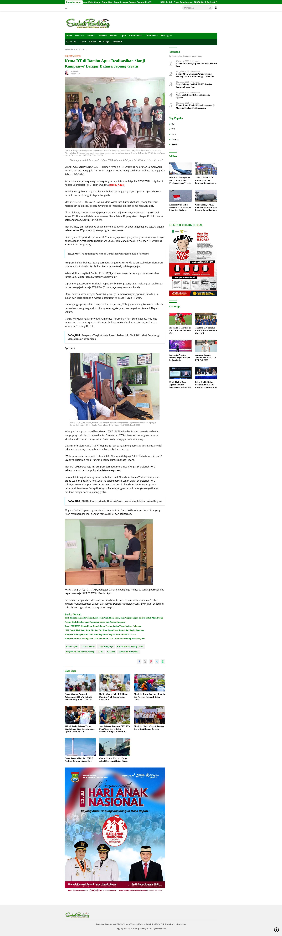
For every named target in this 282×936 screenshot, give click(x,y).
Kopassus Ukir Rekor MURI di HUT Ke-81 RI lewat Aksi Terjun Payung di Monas (180, 208)
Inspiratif (69, 55)
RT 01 (100, 652)
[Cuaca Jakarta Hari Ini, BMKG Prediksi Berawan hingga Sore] (80, 747)
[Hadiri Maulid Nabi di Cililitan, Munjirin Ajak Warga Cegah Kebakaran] (114, 683)
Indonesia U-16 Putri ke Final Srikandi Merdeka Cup (180, 330)
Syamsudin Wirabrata (129, 652)
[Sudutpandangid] (89, 23)
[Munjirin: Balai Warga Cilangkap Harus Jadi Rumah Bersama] (149, 715)
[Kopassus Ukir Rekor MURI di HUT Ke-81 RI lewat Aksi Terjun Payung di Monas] (180, 196)
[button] (210, 7)
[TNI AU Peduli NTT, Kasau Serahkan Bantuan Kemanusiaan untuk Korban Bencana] (206, 168)
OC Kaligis (104, 42)
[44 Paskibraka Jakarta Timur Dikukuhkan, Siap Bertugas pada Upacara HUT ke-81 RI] (80, 715)
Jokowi (82, 42)
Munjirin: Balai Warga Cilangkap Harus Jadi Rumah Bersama (149, 727)
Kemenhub (117, 42)
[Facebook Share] (139, 661)
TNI (173, 129)
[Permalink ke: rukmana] (67, 72)
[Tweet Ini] (145, 661)
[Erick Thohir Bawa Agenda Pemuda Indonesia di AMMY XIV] (180, 373)
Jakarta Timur (88, 646)
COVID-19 (71, 42)
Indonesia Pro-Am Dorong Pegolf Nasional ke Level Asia (179, 357)
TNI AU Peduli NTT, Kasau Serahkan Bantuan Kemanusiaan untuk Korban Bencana (205, 180)
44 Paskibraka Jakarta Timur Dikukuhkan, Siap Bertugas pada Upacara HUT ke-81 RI (79, 729)
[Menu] (67, 7)
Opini (123, 35)
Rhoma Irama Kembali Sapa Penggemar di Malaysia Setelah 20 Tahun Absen (195, 106)
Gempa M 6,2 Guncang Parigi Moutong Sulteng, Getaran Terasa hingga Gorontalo (195, 75)
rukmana (74, 71)
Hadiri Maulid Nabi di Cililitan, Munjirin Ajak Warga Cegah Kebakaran (113, 697)
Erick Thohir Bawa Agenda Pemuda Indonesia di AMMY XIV (180, 385)
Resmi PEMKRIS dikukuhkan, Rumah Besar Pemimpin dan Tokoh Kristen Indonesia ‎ (103, 626)
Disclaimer (182, 924)
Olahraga (165, 35)
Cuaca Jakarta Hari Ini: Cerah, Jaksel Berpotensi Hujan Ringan (113, 759)
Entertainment (135, 35)
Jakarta (77, 55)
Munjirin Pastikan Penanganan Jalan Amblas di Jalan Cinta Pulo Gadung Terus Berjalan (105, 638)
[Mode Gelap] (215, 7)
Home (69, 35)
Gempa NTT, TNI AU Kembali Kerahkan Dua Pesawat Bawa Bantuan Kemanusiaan (206, 208)
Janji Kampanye (105, 646)
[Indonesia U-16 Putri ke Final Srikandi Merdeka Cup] (180, 319)
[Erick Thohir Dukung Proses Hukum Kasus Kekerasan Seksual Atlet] (206, 373)
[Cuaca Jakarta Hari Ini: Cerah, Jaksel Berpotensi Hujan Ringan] (114, 747)
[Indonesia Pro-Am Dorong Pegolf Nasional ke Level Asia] (180, 346)
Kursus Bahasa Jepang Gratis (130, 646)
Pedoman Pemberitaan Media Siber (112, 924)
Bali (173, 124)
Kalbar (92, 42)
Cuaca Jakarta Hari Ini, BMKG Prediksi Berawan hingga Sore (79, 759)
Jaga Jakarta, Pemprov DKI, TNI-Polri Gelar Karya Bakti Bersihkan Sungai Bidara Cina (114, 729)
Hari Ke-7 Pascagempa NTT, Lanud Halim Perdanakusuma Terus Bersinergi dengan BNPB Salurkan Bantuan (180, 180)
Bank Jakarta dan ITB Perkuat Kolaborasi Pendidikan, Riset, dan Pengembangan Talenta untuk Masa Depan (114, 618)
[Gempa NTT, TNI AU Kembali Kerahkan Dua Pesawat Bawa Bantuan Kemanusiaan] (206, 196)
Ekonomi (103, 35)
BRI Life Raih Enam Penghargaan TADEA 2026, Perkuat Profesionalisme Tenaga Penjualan (152, 2)
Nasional (91, 35)
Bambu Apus (72, 646)
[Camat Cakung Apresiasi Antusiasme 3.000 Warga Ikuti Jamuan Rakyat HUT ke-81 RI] (80, 683)
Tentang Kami (136, 924)
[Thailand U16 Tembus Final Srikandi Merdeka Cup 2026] (206, 319)
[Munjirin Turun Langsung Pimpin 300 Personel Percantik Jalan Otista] (149, 683)
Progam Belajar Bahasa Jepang (80, 652)
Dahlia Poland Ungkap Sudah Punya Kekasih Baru (196, 64)
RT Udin (111, 652)
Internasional (152, 35)
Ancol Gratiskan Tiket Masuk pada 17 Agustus (193, 96)
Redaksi (149, 924)
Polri (174, 134)
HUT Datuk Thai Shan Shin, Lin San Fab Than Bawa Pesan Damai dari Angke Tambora (104, 630)
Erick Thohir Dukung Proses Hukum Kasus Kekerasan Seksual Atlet (206, 385)
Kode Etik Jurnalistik (165, 924)
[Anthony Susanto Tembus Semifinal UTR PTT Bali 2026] (206, 346)
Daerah (78, 35)
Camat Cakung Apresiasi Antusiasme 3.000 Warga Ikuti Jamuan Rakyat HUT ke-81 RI (78, 697)
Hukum (113, 35)
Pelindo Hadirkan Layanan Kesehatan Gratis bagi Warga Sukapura (95, 622)
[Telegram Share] (157, 661)
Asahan (175, 144)
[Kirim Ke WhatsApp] (163, 661)
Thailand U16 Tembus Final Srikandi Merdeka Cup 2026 (206, 330)
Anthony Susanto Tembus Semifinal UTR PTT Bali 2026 (205, 357)
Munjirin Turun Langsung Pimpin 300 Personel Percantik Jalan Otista (149, 697)
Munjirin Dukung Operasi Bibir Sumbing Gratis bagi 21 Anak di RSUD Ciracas (100, 634)
